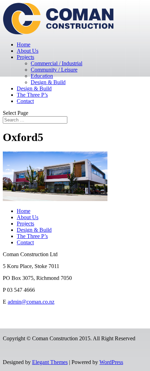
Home (23, 44)
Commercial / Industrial (56, 63)
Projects (25, 57)
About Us (27, 51)
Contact (25, 101)
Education (42, 76)
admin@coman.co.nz (31, 302)
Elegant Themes (50, 362)
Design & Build (48, 82)
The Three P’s (32, 95)
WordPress (111, 362)
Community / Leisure (54, 70)
